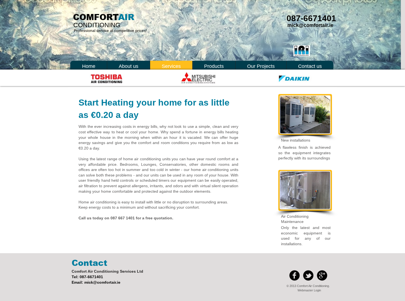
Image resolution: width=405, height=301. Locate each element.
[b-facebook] (294, 275)
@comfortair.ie (106, 282)
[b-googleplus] (322, 275)
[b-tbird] (308, 275)
